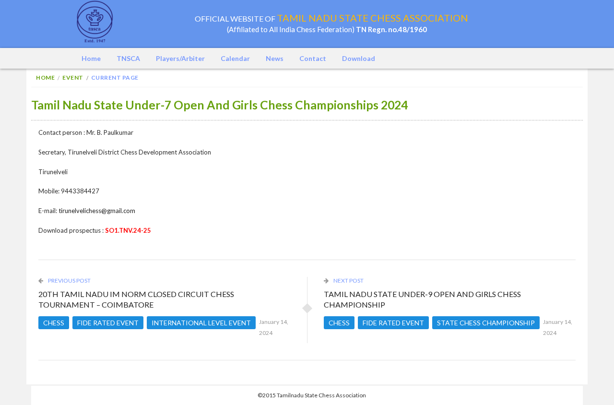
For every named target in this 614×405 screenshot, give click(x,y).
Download (358, 58)
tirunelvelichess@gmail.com (97, 210)
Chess (53, 323)
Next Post (348, 280)
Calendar (235, 58)
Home (91, 58)
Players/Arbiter (180, 58)
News (274, 58)
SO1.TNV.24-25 (128, 230)
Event (72, 77)
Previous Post (69, 280)
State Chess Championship (486, 323)
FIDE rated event (108, 323)
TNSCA (128, 58)
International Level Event (201, 323)
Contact (312, 58)
